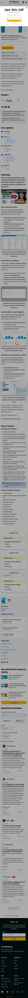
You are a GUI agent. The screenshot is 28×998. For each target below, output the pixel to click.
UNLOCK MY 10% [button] (14, 20)
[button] (26, 7)
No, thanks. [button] (14, 22)
